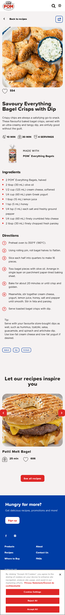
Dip (16, 350)
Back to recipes (18, 19)
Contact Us (42, 552)
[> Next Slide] (61, 413)
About (39, 546)
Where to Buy (12, 558)
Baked (6, 350)
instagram (15, 535)
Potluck (26, 350)
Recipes (9, 552)
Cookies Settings (32, 592)
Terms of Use (11, 569)
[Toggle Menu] (60, 6)
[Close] (60, 574)
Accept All (32, 609)
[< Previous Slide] (3, 413)
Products (9, 546)
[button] (4, 90)
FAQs (39, 558)
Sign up (12, 520)
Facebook (6, 535)
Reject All (32, 601)
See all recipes (32, 478)
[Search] (53, 6)
